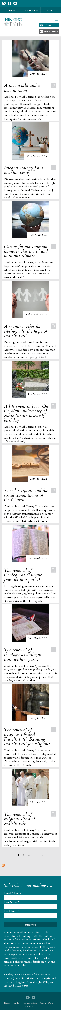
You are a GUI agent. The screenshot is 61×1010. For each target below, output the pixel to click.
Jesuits (50, 10)
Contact (29, 1006)
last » (40, 855)
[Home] (12, 21)
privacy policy (12, 962)
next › (30, 855)
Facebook (9, 3)
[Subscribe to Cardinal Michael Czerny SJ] (3, 866)
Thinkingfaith (30, 10)
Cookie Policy (47, 1002)
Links (16, 1002)
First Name (11, 902)
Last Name (11, 911)
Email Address (13, 893)
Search (4, 3)
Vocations (10, 10)
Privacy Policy (30, 1002)
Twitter (15, 3)
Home (7, 1002)
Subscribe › (51, 31)
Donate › (49, 25)
